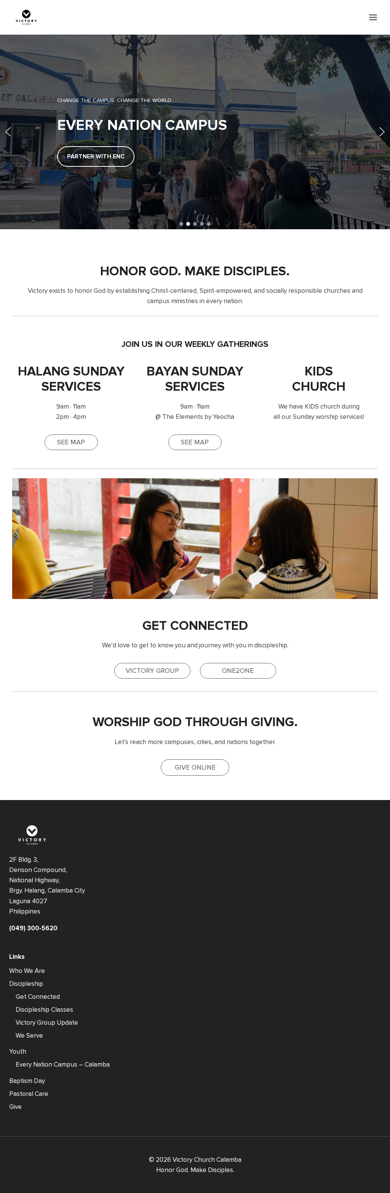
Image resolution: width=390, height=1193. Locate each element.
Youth (17, 1052)
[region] (195, 131)
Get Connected (38, 997)
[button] (8, 132)
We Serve (29, 1036)
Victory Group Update (47, 1023)
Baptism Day (27, 1081)
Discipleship (26, 984)
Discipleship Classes (44, 1010)
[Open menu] (373, 17)
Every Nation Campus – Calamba (63, 1064)
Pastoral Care (28, 1094)
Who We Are (27, 971)
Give (15, 1107)
